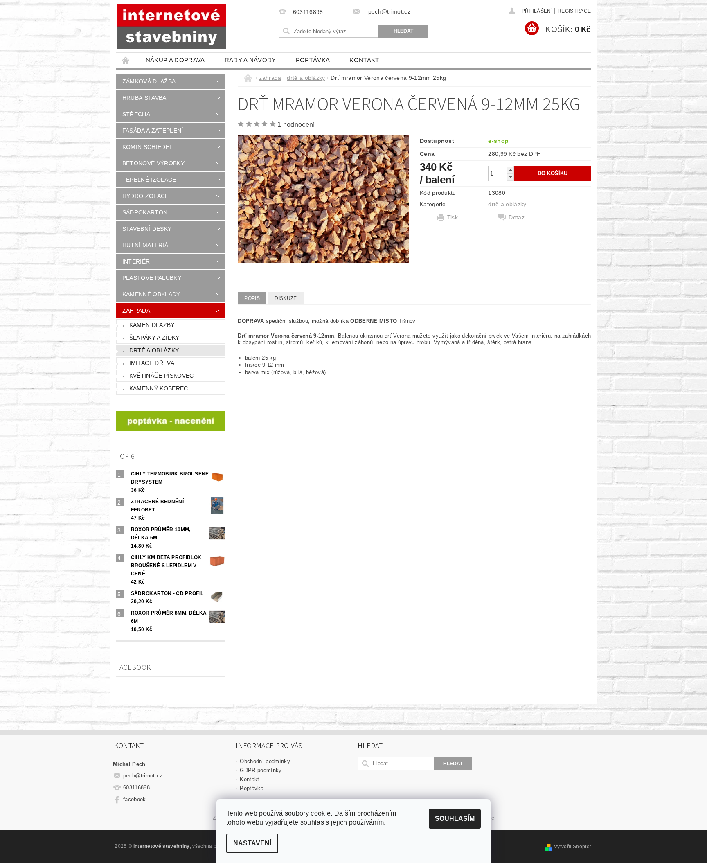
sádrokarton (145, 212)
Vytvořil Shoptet (572, 846)
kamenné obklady (151, 294)
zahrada (136, 310)
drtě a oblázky (154, 350)
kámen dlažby (152, 325)
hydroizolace (145, 196)
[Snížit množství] (510, 177)
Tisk (452, 217)
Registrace (574, 11)
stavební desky (146, 228)
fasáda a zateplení (152, 130)
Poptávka (313, 59)
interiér (136, 261)
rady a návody (250, 59)
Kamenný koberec (158, 388)
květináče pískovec (161, 375)
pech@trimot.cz (143, 776)
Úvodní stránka (126, 60)
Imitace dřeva (151, 363)
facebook (134, 799)
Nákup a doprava (175, 59)
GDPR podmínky (260, 770)
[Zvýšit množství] (510, 170)
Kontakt (364, 59)
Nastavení (252, 843)
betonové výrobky (153, 163)
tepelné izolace (149, 179)
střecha (136, 114)
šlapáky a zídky (154, 337)
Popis (252, 298)
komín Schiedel (147, 147)
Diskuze (286, 298)
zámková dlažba (149, 81)
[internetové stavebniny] (171, 26)
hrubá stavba (144, 98)
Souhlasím (455, 818)
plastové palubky (151, 278)
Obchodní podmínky (265, 761)
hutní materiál (146, 245)
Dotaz (517, 217)
